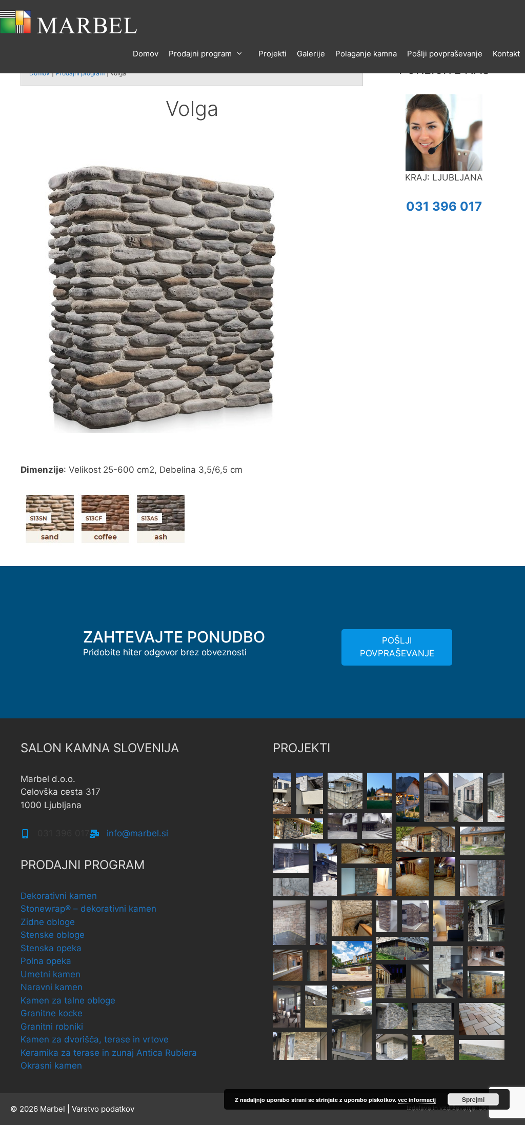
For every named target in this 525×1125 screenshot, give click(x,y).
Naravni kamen (52, 987)
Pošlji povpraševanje (444, 53)
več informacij (417, 1099)
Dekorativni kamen (59, 896)
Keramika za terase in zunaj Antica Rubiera (109, 1053)
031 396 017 (444, 206)
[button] (282, 793)
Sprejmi (473, 1099)
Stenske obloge (53, 935)
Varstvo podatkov (103, 1109)
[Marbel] (69, 21)
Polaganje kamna (366, 53)
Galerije (311, 53)
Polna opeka (46, 961)
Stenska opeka (51, 948)
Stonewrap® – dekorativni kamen (88, 908)
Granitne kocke (52, 1013)
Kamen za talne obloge (68, 1000)
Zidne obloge (48, 922)
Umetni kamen (50, 974)
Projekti (272, 53)
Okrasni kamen (51, 1065)
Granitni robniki (52, 1026)
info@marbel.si (137, 833)
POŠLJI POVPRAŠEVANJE (397, 647)
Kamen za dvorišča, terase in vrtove (95, 1039)
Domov (145, 53)
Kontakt (506, 53)
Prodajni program (200, 53)
